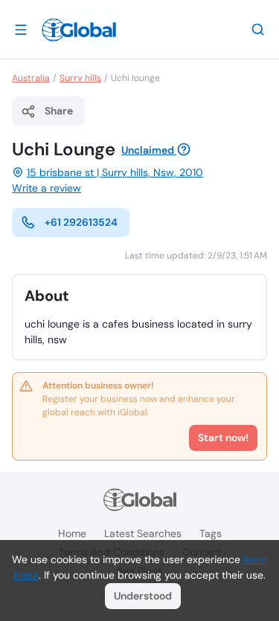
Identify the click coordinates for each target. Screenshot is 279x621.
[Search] (258, 29)
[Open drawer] (21, 29)
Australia (31, 78)
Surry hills (80, 78)
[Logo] (79, 30)
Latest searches (143, 533)
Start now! (223, 437)
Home (72, 533)
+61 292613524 (81, 222)
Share (59, 110)
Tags (210, 533)
